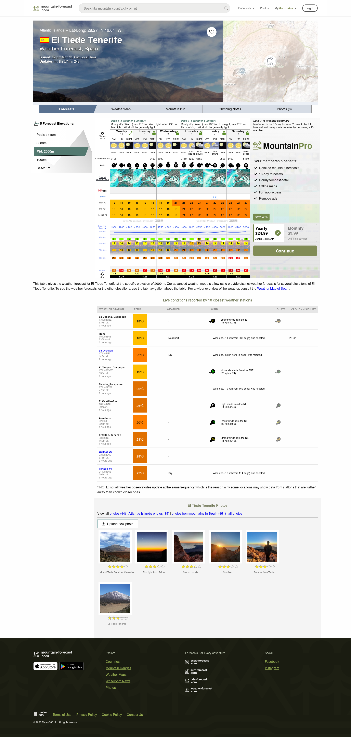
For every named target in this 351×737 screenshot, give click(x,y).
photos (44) (118, 513)
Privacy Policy (86, 714)
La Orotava (106, 350)
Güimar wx (105, 452)
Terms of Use (62, 714)
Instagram (272, 668)
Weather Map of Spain (273, 288)
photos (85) (148, 513)
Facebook (272, 661)
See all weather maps (102, 178)
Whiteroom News (118, 681)
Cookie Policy (112, 714)
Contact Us (135, 714)
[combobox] (154, 8)
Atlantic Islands (52, 30)
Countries (113, 661)
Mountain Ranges (118, 668)
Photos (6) (284, 109)
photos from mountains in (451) (199, 513)
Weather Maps (116, 674)
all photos (235, 513)
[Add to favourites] (212, 32)
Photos (264, 8)
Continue (285, 251)
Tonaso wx (105, 469)
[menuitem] (66, 109)
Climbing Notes (230, 109)
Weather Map (121, 109)
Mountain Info (175, 109)
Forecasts (244, 8)
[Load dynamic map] (270, 61)
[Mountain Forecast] (52, 8)
